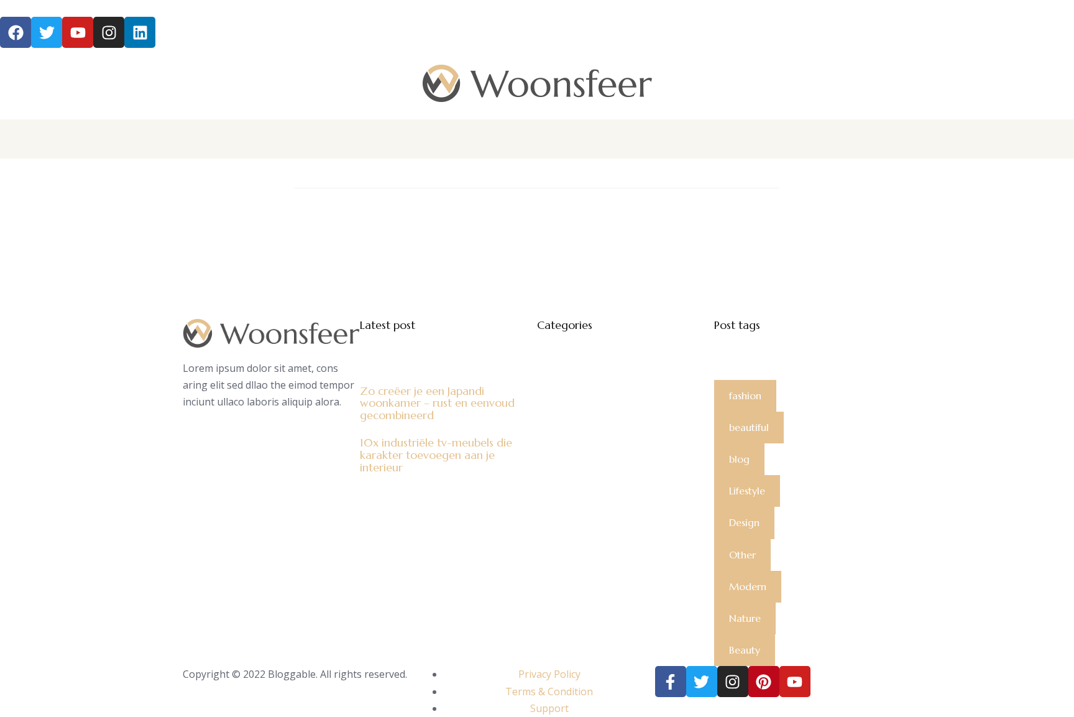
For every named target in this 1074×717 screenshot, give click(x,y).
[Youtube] (794, 681)
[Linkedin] (139, 32)
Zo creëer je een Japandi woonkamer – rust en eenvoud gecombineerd (437, 403)
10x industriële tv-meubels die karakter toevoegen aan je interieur (436, 454)
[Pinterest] (763, 681)
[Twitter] (701, 681)
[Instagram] (108, 32)
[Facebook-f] (670, 681)
